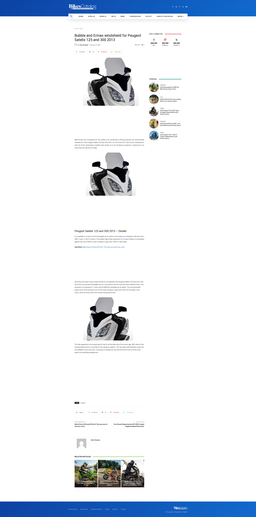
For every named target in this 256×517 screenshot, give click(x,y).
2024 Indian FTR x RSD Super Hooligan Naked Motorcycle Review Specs (132, 483)
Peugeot (126, 239)
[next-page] (79, 490)
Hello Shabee (84, 45)
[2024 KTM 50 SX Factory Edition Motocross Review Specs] (109, 473)
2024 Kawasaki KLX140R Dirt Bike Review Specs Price (86, 483)
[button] (71, 16)
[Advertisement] (109, 122)
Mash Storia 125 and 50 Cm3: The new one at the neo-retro (104, 247)
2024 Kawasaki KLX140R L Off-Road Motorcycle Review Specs (170, 124)
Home (76, 28)
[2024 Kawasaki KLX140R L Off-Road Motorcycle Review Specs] (154, 123)
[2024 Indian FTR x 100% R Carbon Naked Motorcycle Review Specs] (154, 135)
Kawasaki (86, 478)
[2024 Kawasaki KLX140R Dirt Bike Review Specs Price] (86, 473)
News (80, 28)
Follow (165, 39)
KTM (109, 478)
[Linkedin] (176, 7)
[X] (183, 7)
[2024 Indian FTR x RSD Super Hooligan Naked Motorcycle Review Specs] (132, 473)
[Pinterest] (179, 7)
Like (154, 39)
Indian (132, 478)
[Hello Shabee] (76, 45)
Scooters (82, 403)
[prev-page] (76, 490)
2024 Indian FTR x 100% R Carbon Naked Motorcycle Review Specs (168, 136)
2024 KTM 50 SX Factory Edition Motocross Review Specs (109, 483)
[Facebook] (173, 7)
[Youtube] (186, 7)
